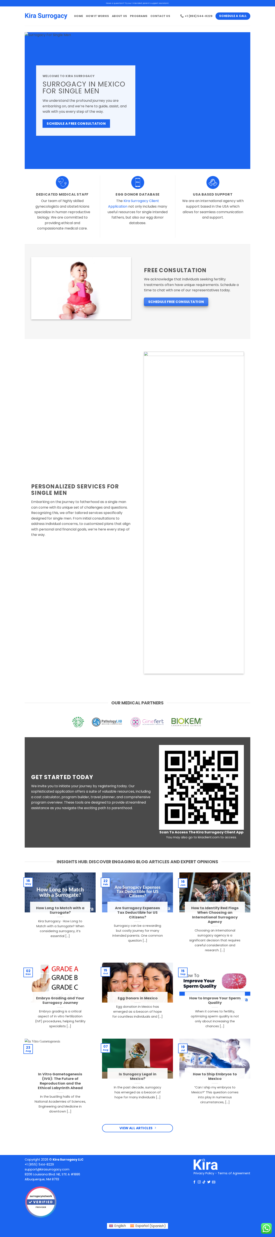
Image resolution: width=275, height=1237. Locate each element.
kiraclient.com (209, 837)
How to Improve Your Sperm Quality (215, 1000)
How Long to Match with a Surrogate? (60, 910)
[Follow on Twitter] (209, 1182)
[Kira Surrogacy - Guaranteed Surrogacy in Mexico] (46, 16)
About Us (119, 16)
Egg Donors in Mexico (137, 998)
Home (78, 16)
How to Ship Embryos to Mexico (215, 1076)
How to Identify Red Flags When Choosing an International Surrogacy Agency (215, 915)
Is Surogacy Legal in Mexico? (137, 1076)
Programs (138, 16)
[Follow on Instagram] (199, 1182)
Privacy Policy (204, 1173)
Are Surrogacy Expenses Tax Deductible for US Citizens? (137, 913)
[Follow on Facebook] (194, 1182)
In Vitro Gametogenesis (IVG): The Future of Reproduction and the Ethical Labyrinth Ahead (60, 1081)
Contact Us (160, 16)
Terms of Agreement (234, 1173)
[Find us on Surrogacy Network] (41, 1202)
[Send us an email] (213, 1182)
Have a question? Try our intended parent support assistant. (137, 3)
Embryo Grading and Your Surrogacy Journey (60, 1000)
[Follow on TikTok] (204, 1182)
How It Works (97, 16)
